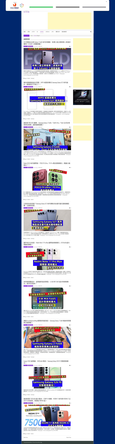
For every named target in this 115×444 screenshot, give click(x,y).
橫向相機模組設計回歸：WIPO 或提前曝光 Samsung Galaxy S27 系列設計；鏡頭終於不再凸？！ (46, 83)
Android (41, 31)
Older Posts (26, 437)
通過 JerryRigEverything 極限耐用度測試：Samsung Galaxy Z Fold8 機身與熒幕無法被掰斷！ (47, 321)
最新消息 (30, 46)
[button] (41, 7)
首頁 (25, 31)
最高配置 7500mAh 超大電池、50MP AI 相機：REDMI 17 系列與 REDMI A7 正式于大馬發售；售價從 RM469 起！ (47, 400)
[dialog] (57, 5)
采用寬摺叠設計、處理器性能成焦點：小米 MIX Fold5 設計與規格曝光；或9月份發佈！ (46, 282)
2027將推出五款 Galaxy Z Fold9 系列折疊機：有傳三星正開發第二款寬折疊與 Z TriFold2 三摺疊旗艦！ (47, 43)
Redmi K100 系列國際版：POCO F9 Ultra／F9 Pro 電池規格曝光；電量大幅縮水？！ (47, 164)
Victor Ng (35, 46)
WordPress (30, 442)
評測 (29, 31)
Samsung (32, 78)
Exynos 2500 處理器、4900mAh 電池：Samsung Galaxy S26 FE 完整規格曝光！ (46, 362)
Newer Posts (69, 437)
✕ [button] (106, 1)
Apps (53, 31)
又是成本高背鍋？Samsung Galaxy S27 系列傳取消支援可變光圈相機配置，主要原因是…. (46, 204)
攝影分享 (58, 31)
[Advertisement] (69, 20)
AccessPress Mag (39, 442)
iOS (37, 31)
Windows (47, 31)
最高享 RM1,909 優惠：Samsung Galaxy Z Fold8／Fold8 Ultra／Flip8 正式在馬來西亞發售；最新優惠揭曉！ (47, 124)
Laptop (33, 31)
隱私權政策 (64, 31)
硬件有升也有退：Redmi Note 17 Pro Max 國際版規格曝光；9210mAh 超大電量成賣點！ (47, 243)
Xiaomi (32, 199)
